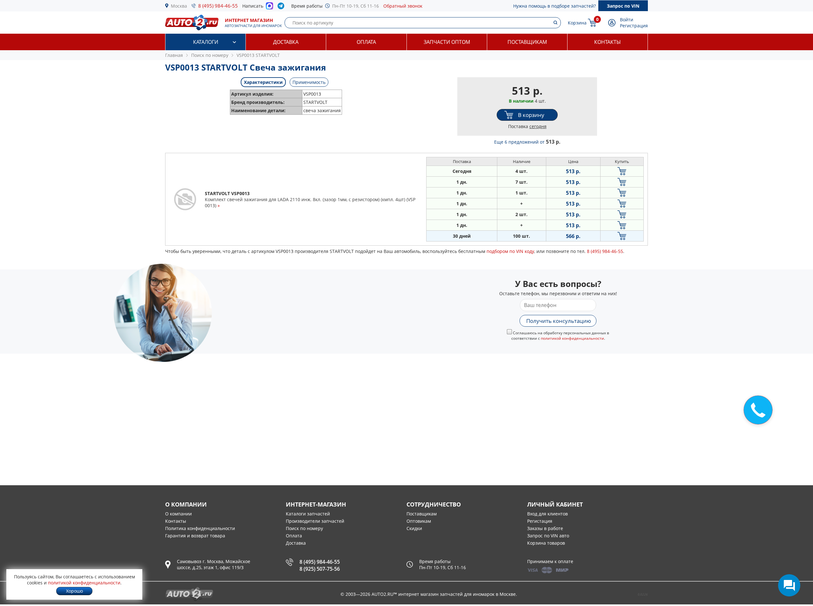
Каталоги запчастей (308, 514)
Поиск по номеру (304, 528)
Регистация (539, 521)
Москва (179, 6)
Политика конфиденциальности (200, 528)
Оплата (366, 41)
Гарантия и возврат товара (195, 536)
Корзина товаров (546, 543)
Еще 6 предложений (527, 142)
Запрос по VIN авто (548, 536)
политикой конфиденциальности (572, 338)
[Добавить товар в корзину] (622, 171)
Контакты (607, 41)
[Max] (269, 7)
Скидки (414, 528)
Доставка (286, 41)
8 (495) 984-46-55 (218, 6)
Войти (626, 20)
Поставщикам (527, 41)
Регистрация (634, 26)
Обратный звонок (402, 6)
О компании (178, 514)
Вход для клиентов (547, 514)
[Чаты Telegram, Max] (789, 585)
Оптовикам (418, 521)
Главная (174, 55)
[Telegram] (282, 7)
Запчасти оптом (447, 41)
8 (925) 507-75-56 (319, 568)
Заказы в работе (545, 528)
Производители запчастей (315, 521)
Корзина (577, 23)
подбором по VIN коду (510, 251)
